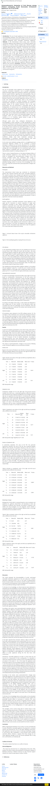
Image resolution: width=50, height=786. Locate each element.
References (6, 757)
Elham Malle (23, 15)
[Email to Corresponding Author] (24, 13)
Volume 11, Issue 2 (46, 7)
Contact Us (4, 774)
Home (3, 766)
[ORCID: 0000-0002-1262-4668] (7, 15)
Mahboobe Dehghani (19, 14)
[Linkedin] (41, 778)
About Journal (5, 767)
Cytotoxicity (12, 74)
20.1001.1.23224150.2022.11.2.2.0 (10, 76)
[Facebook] (35, 778)
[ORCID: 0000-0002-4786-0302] (11, 13)
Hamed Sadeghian (14, 15)
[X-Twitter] (38, 778)
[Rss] (35, 780)
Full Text (6, 84)
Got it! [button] (46, 784)
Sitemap (4, 776)
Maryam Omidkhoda (6, 14)
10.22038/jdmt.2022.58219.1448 (10, 31)
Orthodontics (19, 74)
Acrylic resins (5, 74)
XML (42, 20)
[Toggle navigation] (24, 2)
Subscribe (41, 774)
